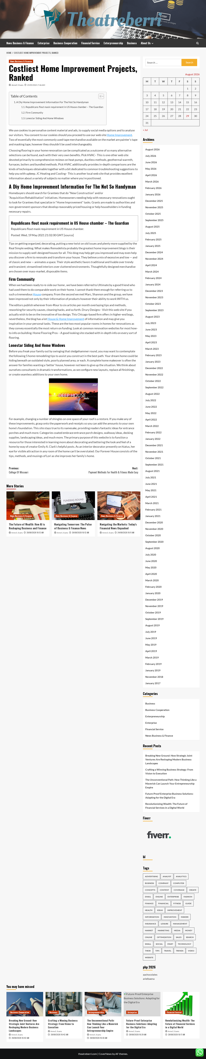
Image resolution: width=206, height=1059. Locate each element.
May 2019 (150, 644)
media (177, 930)
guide (188, 903)
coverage (179, 890)
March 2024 (152, 271)
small (148, 944)
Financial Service (90, 43)
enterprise (173, 896)
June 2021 (151, 483)
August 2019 (152, 625)
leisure (164, 923)
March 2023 (152, 348)
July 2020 (150, 554)
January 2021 (152, 516)
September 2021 (154, 464)
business (149, 883)
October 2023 (153, 303)
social (159, 944)
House (37, 294)
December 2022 (154, 368)
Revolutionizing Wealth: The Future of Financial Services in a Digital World (166, 805)
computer (178, 883)
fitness (177, 903)
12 (163, 102)
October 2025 (153, 213)
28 (179, 115)
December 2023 (154, 290)
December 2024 (154, 252)
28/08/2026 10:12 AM (35, 532)
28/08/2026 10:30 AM (98, 1037)
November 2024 (154, 258)
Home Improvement (119, 135)
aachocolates (150, 974)
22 (187, 109)
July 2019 (150, 631)
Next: (113, 470)
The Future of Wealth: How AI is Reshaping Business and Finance (27, 526)
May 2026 (150, 168)
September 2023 (154, 310)
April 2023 (151, 342)
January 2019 (152, 670)
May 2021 (150, 490)
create (192, 890)
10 (146, 102)
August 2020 (152, 548)
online (148, 937)
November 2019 (154, 606)
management (180, 923)
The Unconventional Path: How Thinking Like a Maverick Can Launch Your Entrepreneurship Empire (171, 783)
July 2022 (150, 400)
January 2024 (152, 284)
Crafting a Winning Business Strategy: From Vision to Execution (169, 771)
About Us (146, 43)
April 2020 (151, 573)
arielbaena (148, 978)
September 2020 (154, 541)
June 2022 (151, 406)
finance (149, 903)
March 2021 (152, 503)
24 (146, 115)
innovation (170, 917)
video (191, 950)
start (170, 944)
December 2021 (154, 445)
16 (195, 102)
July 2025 (150, 233)
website (149, 957)
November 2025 (154, 207)
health (148, 910)
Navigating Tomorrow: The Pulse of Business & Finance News (73, 526)
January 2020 (152, 593)
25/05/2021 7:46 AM (36, 85)
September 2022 (154, 387)
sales (178, 937)
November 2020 (154, 528)
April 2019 (151, 651)
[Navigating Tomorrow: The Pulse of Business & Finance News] (73, 505)
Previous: (18, 470)
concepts (150, 890)
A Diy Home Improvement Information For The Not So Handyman (52, 102)
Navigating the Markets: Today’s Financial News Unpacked (118, 526)
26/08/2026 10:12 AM (80, 532)
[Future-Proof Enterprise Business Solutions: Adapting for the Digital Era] (142, 1004)
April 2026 (151, 175)
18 (155, 109)
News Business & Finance (20, 43)
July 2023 (150, 323)
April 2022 (151, 419)
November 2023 (154, 297)
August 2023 (152, 316)
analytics (181, 876)
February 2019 (153, 663)
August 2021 (152, 471)
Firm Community (34, 112)
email (148, 896)
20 (171, 109)
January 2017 (152, 683)
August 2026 (152, 149)
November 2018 (154, 676)
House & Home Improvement (65, 319)
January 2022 (152, 438)
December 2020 (154, 522)
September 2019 (154, 618)
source (69, 235)
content (164, 890)
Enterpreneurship (113, 43)
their (148, 950)
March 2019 (152, 657)
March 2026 (152, 181)
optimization (164, 937)
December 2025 (154, 200)
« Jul (145, 129)
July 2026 (150, 155)
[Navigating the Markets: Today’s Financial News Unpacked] (118, 505)
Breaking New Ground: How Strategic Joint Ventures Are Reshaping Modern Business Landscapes (168, 759)
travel (167, 950)
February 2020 (153, 586)
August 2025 (152, 226)
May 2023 (150, 335)
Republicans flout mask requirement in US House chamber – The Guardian (64, 107)
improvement (174, 910)
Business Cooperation (65, 43)
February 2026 (153, 188)
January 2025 (152, 245)
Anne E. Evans (17, 85)
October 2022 (153, 380)
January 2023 (152, 361)
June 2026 (151, 162)
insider (184, 917)
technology (184, 944)
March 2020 (152, 580)
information (152, 917)
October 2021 (153, 458)
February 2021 (153, 509)
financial (163, 903)
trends (179, 950)
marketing (163, 930)
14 (179, 102)
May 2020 (150, 567)
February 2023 (153, 355)
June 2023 (151, 329)
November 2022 (154, 374)
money (188, 930)
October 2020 (153, 535)
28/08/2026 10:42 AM (20, 1037)
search (190, 937)
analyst (167, 876)
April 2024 (151, 265)
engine (159, 896)
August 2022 (152, 393)
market (149, 930)
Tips (157, 950)
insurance (150, 923)
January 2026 (152, 194)
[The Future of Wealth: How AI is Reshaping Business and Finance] (27, 505)
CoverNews (105, 1053)
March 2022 (152, 426)
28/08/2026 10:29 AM (137, 1034)
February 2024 (153, 278)
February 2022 (153, 432)
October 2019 (153, 612)
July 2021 (150, 477)
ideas (160, 910)
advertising (151, 876)
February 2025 (153, 239)
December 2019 (154, 599)
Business (132, 43)
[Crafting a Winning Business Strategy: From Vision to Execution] (64, 1004)
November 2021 (154, 451)
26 (163, 115)
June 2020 (151, 561)
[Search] (198, 43)
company (164, 883)
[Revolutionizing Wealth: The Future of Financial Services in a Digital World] (181, 1004)
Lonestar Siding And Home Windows (45, 118)
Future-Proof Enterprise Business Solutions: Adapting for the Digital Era (169, 795)
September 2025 (154, 220)
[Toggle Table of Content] (99, 96)
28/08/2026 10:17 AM (176, 1034)
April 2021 (151, 496)
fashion (188, 896)
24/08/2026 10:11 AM (125, 532)
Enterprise (43, 43)
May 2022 (150, 413)
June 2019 (151, 638)
